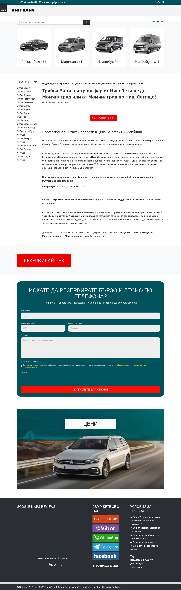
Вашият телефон (75, 323)
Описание (25, 335)
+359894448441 (106, 566)
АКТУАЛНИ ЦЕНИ (103, 118)
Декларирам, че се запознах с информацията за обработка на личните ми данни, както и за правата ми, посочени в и (84, 366)
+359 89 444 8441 (28, 2)
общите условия (123, 365)
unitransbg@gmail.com (53, 2)
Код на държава (28, 323)
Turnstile (24, 372)
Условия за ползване (30, 362)
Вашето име (26, 310)
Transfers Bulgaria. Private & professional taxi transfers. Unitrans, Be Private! (84, 587)
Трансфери (136, 567)
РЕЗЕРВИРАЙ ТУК (44, 260)
